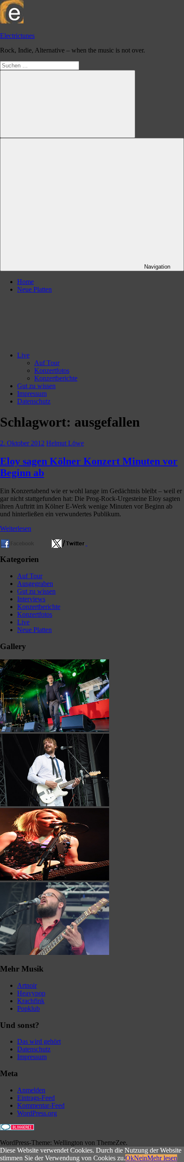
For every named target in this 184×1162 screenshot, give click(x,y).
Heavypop (31, 993)
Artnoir (27, 985)
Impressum (32, 393)
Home (25, 281)
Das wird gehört (39, 1041)
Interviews (31, 599)
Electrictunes (17, 35)
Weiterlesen (15, 528)
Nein (140, 1158)
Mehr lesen (162, 1158)
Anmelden (31, 1090)
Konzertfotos (51, 370)
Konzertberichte (55, 378)
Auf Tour (46, 362)
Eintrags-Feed (36, 1097)
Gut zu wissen (36, 385)
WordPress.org (37, 1113)
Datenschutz (33, 401)
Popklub (28, 1008)
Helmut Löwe (65, 443)
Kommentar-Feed (41, 1105)
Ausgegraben (35, 583)
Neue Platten (34, 289)
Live (23, 355)
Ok (129, 1158)
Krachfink (31, 1000)
